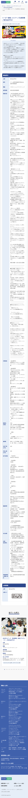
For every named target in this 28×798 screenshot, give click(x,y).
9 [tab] (18, 669)
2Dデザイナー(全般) (13, 721)
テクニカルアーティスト (14, 731)
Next (26, 626)
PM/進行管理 (12, 691)
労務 (10, 749)
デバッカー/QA (12, 736)
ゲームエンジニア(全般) (14, 734)
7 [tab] (15, 669)
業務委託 (3, 760)
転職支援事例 (4, 785)
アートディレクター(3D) (14, 706)
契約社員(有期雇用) (8, 7)
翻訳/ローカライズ (19, 741)
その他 (2, 751)
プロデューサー (12, 690)
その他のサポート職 (13, 745)
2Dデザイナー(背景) (13, 712)
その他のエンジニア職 (14, 733)
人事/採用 (19, 747)
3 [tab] (8, 669)
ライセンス (11, 741)
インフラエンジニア (13, 730)
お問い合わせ (19, 789)
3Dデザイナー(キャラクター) (15, 695)
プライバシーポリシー (11, 789)
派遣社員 (22, 758)
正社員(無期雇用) (5, 758)
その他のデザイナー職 (14, 744)
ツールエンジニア (13, 728)
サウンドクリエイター (14, 742)
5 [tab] (11, 669)
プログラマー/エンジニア (3, 730)
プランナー (11, 688)
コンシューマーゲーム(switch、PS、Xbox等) (11, 766)
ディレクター (18, 688)
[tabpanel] (14, 642)
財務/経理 (14, 747)
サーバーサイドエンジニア (15, 727)
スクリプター (20, 690)
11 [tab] (21, 669)
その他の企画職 (12, 693)
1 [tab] (4, 669)
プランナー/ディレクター (3, 691)
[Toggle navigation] (26, 2)
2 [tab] (6, 669)
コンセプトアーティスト (14, 720)
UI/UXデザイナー (12, 715)
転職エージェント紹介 (19, 783)
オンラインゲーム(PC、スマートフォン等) (10, 768)
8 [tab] (16, 669)
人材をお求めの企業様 (5, 791)
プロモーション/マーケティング (14, 6)
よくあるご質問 (17, 785)
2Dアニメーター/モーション (15, 714)
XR (22, 768)
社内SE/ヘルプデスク (13, 738)
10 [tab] (20, 669)
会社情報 (4, 789)
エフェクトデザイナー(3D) (15, 704)
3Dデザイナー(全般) (13, 707)
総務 (10, 747)
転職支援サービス (5, 783)
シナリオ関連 (19, 691)
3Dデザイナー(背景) (13, 697)
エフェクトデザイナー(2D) (15, 717)
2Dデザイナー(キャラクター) (15, 711)
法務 (24, 747)
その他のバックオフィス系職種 (19, 749)
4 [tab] (9, 669)
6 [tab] (13, 669)
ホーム (3, 6)
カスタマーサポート (21, 736)
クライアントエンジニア (14, 725)
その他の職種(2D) (13, 723)
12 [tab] (23, 669)
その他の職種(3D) (13, 709)
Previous (1, 626)
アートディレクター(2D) (14, 718)
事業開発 (22, 742)
